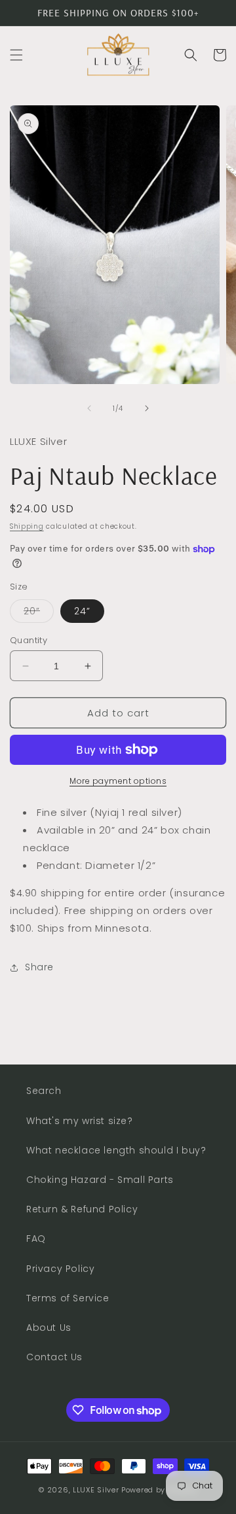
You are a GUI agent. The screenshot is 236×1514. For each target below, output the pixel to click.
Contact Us (54, 1357)
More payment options (118, 780)
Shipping (27, 526)
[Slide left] (89, 408)
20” (39, 613)
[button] (16, 55)
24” (82, 611)
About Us (48, 1327)
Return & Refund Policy (82, 1209)
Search (44, 1090)
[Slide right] (146, 408)
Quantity (28, 640)
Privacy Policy (60, 1268)
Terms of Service (67, 1298)
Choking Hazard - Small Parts (100, 1179)
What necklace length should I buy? (116, 1150)
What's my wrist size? (79, 1120)
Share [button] (39, 967)
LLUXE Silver (96, 1490)
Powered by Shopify (159, 1490)
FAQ (36, 1238)
